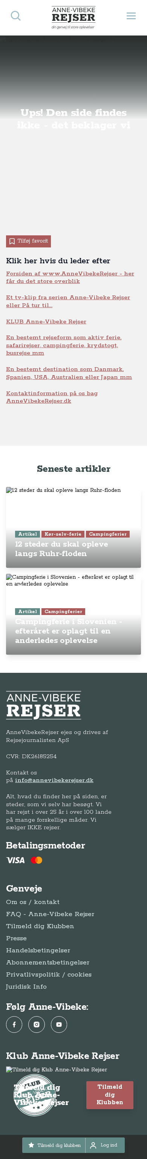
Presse (16, 938)
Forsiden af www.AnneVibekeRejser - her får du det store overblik (70, 277)
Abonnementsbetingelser (47, 962)
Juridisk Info (26, 987)
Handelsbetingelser (38, 950)
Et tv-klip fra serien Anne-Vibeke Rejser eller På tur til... (68, 301)
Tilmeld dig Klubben (40, 926)
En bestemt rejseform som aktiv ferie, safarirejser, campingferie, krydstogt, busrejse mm (63, 345)
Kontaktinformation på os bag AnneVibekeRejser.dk (52, 397)
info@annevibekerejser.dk (54, 780)
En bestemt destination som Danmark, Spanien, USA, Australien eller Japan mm (69, 373)
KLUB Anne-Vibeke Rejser (46, 322)
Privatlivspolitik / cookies (49, 974)
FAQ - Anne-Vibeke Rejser (50, 914)
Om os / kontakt (33, 902)
